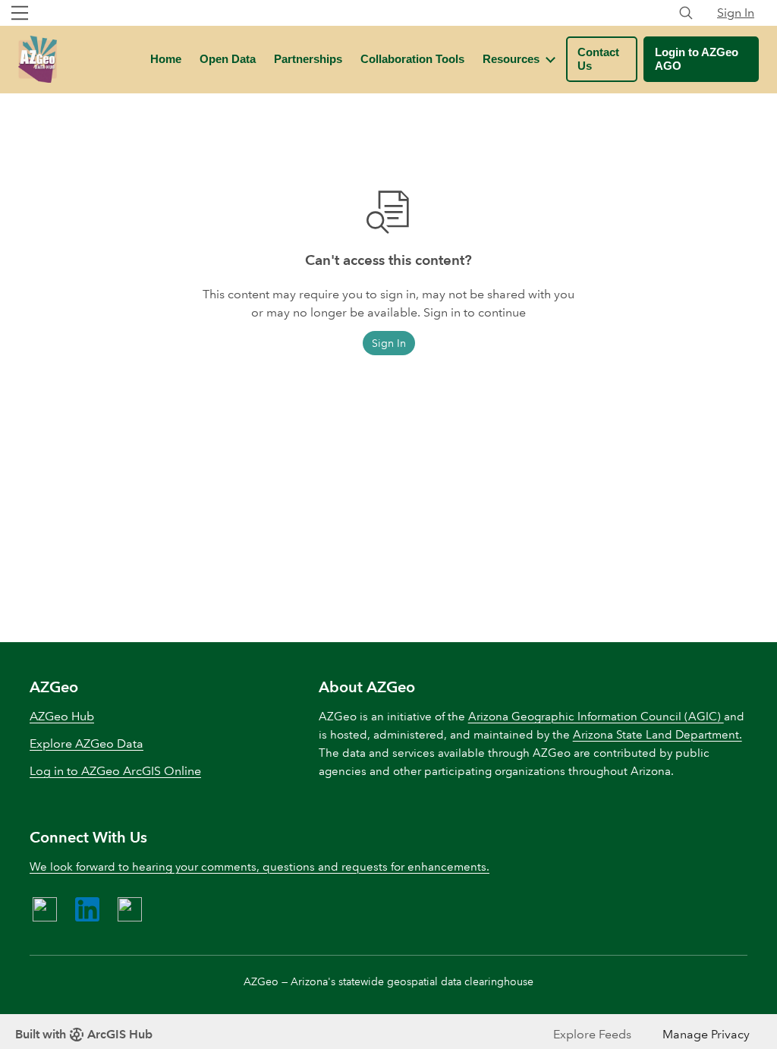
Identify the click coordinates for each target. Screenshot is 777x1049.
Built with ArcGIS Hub (84, 1034)
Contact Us (598, 59)
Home (165, 58)
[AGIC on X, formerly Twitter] (130, 909)
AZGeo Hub (62, 716)
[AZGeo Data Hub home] (37, 59)
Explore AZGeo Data (86, 743)
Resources (511, 58)
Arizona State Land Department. (657, 735)
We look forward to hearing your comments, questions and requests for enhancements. (259, 867)
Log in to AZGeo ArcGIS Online (115, 771)
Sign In (735, 12)
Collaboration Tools (412, 58)
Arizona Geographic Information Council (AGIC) (596, 716)
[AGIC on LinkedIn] (87, 909)
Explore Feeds (592, 1034)
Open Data (228, 58)
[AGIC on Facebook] (45, 909)
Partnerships (308, 58)
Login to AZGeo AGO (696, 59)
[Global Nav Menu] (19, 13)
